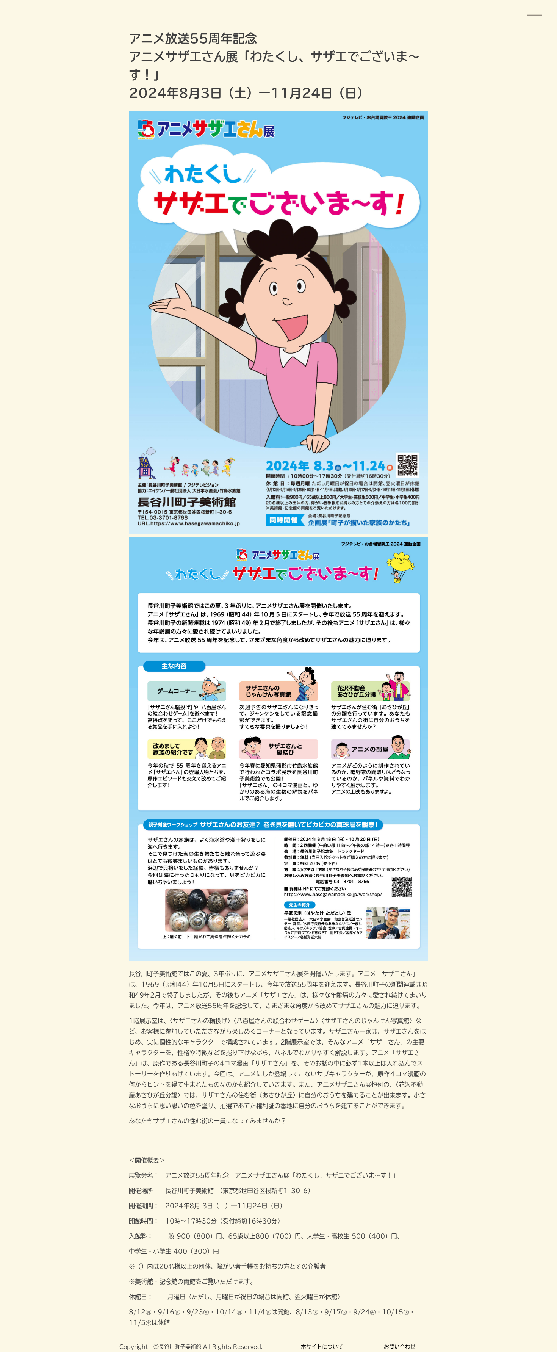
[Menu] (534, 19)
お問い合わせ (400, 1346)
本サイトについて (322, 1346)
